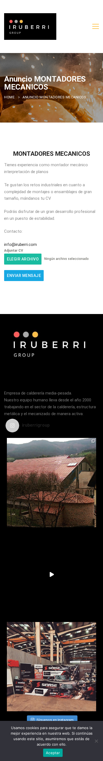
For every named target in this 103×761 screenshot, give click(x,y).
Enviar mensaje (24, 275)
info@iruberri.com (20, 244)
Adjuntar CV (13, 250)
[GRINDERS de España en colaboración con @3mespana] (51, 574)
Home (9, 97)
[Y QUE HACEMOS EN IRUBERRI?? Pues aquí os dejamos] (51, 482)
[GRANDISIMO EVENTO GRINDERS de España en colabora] (51, 666)
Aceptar (53, 753)
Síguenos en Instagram (55, 720)
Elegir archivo (23, 259)
